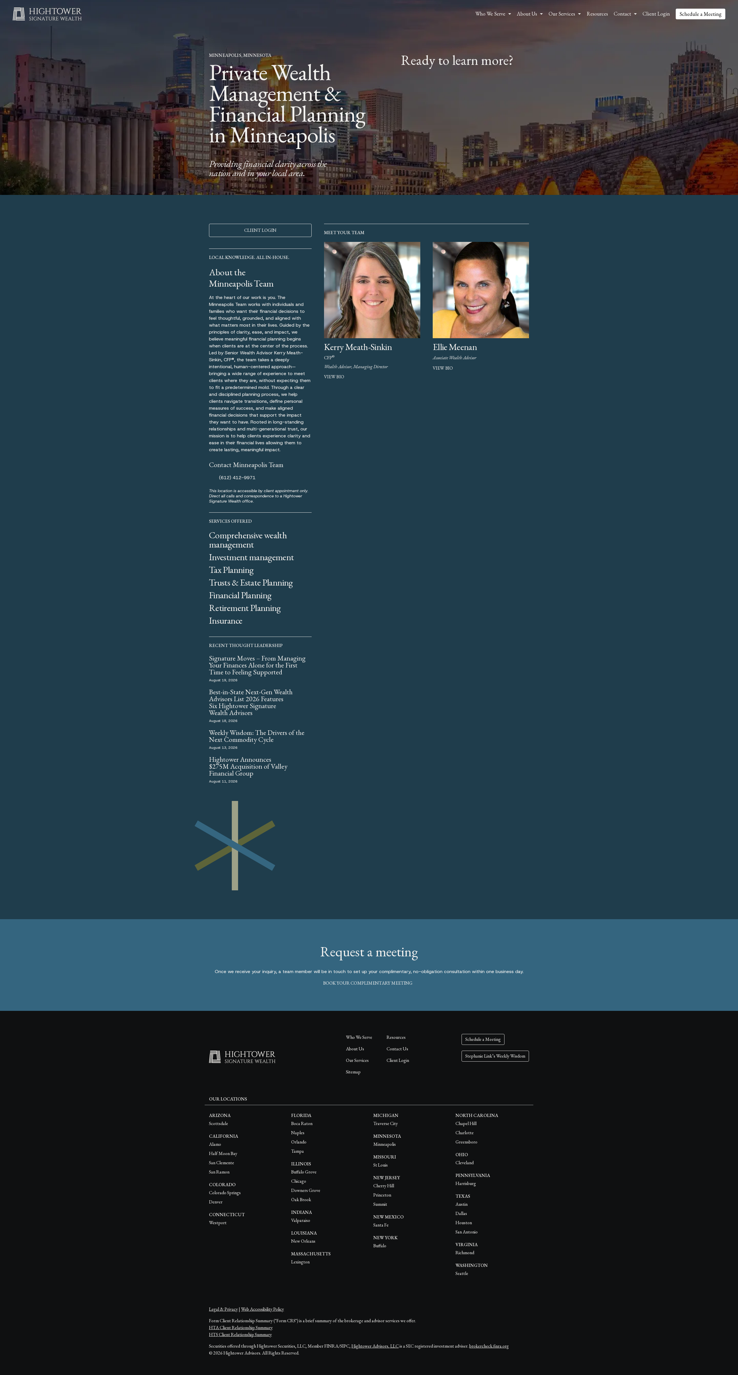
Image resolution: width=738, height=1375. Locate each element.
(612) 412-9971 (237, 478)
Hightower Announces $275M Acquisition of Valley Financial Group (248, 766)
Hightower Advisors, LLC (375, 1346)
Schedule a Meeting (700, 14)
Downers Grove (305, 1190)
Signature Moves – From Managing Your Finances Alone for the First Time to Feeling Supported (257, 665)
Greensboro (466, 1142)
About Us (355, 1049)
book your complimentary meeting (368, 983)
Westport (218, 1223)
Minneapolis (384, 1144)
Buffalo (379, 1246)
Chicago (298, 1181)
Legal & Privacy (223, 1309)
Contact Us (397, 1049)
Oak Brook (301, 1200)
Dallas (461, 1213)
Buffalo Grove (304, 1172)
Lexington (300, 1262)
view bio (334, 377)
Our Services (357, 1060)
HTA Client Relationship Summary (241, 1328)
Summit (380, 1204)
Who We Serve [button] (490, 13)
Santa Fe (381, 1225)
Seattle (461, 1273)
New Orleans (303, 1241)
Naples (297, 1133)
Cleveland (464, 1163)
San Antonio (466, 1232)
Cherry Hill (383, 1186)
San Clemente (221, 1163)
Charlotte (464, 1133)
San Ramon (219, 1172)
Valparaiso (300, 1220)
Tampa (297, 1151)
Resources (597, 13)
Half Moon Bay (223, 1153)
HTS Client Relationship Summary (240, 1334)
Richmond (464, 1253)
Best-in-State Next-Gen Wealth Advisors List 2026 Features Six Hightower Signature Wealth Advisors (251, 702)
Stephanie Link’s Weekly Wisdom (495, 1056)
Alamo (215, 1144)
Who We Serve (359, 1037)
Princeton (382, 1195)
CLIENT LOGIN (260, 230)
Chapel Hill (466, 1123)
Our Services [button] (562, 13)
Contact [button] (622, 13)
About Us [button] (527, 13)
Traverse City (385, 1123)
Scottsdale (218, 1123)
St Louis (380, 1165)
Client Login (656, 13)
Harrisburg (465, 1183)
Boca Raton (301, 1123)
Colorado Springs (225, 1193)
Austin (461, 1204)
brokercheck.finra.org (489, 1346)
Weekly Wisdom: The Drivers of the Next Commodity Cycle (256, 736)
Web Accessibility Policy (262, 1309)
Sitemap (353, 1072)
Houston (463, 1223)
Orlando (298, 1142)
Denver (216, 1202)
